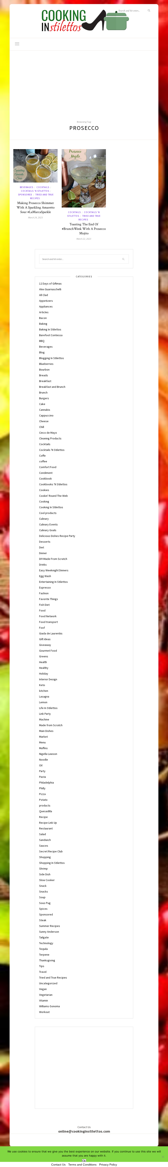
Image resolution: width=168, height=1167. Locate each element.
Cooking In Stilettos (51, 507)
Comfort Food (47, 467)
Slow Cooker (47, 880)
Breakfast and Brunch (52, 387)
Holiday (43, 673)
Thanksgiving (47, 960)
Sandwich (45, 840)
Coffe (42, 455)
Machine (44, 719)
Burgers (44, 398)
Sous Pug (45, 903)
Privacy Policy (108, 1164)
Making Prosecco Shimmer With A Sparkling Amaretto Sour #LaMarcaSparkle (35, 207)
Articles (44, 312)
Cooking (44, 501)
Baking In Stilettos (50, 329)
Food (42, 610)
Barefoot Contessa (50, 335)
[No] (163, 1157)
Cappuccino (46, 415)
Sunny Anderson (49, 931)
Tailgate (44, 937)
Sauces (43, 845)
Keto (42, 685)
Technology (46, 943)
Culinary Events (48, 524)
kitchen (43, 691)
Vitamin (43, 1000)
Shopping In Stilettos (52, 863)
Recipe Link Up (48, 822)
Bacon (43, 318)
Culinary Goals (47, 530)
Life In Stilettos (48, 708)
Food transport (48, 622)
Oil (40, 765)
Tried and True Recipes (53, 977)
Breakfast (45, 381)
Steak (42, 920)
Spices (43, 909)
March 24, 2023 (35, 217)
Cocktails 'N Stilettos (35, 190)
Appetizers (46, 301)
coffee (43, 461)
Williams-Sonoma (49, 1006)
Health (43, 662)
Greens (43, 656)
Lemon (43, 702)
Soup (42, 897)
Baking (43, 323)
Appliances (46, 306)
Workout (44, 1012)
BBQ (41, 341)
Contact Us (58, 1164)
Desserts (44, 541)
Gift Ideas (45, 639)
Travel (43, 972)
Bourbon (44, 369)
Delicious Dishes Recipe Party (57, 536)
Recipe (43, 817)
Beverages (26, 187)
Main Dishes (46, 731)
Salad (42, 834)
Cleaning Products (50, 438)
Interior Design (48, 679)
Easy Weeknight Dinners (53, 570)
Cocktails (42, 187)
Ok (84, 1160)
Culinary (44, 519)
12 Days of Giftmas (50, 283)
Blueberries (46, 364)
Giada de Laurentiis (50, 633)
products (44, 805)
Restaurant (46, 828)
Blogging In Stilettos (51, 358)
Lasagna (44, 696)
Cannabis (44, 410)
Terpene (44, 954)
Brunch (43, 392)
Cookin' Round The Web (53, 496)
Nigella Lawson (48, 754)
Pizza (42, 794)
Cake (42, 404)
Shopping (45, 857)
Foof (42, 627)
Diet (41, 547)
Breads (43, 375)
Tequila (43, 949)
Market (43, 736)
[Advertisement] (84, 81)
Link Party (45, 714)
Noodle (43, 759)
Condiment (45, 473)
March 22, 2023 (83, 238)
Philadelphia (46, 782)
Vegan (43, 989)
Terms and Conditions (82, 1164)
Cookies (44, 490)
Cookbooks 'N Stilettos (53, 484)
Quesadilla (45, 811)
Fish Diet (44, 605)
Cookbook (45, 478)
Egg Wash (45, 576)
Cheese (44, 421)
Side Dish (44, 874)
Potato (43, 800)
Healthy (43, 668)
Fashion (44, 593)
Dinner (43, 553)
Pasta (42, 777)
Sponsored (25, 194)
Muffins (43, 748)
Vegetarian (45, 995)
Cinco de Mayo (48, 432)
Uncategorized (48, 983)
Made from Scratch (50, 725)
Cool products (48, 513)
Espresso (45, 587)
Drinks (43, 564)
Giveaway (45, 645)
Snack (43, 886)
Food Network (48, 616)
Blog (42, 352)
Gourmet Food (48, 650)
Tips (41, 966)
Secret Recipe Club (51, 851)
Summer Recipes (49, 926)
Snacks (43, 891)
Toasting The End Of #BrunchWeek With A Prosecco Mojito (84, 229)
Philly (42, 788)
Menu (42, 742)
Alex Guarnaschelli (50, 289)
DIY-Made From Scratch (53, 559)
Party (42, 771)
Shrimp (43, 868)
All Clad (43, 295)
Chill (41, 427)
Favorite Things (48, 599)
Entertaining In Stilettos (53, 582)
